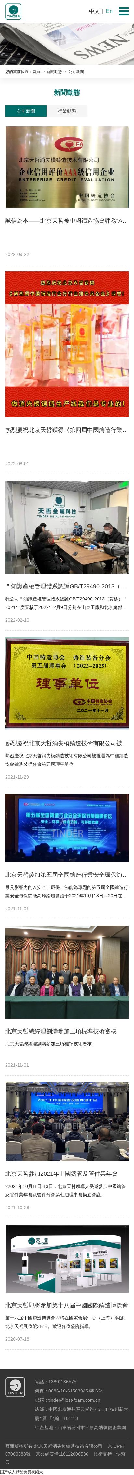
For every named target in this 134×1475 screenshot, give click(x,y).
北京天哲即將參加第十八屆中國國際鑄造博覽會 (66, 1305)
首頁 (36, 71)
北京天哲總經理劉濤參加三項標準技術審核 (60, 1031)
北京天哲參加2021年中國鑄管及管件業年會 (61, 1174)
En (109, 11)
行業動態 (67, 111)
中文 (94, 11)
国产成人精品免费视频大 (21, 1472)
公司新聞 (26, 111)
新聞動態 (54, 71)
